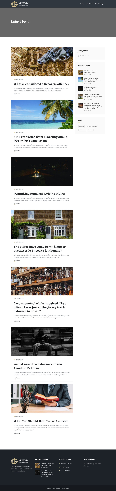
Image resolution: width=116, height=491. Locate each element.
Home (82, 4)
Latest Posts (90, 4)
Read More (17, 94)
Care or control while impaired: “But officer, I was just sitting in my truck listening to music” (40, 307)
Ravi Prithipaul (100, 4)
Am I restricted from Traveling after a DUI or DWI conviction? (41, 139)
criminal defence (92, 126)
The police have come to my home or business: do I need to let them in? (40, 249)
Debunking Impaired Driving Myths (39, 194)
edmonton (82, 130)
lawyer (91, 130)
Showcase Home (66, 464)
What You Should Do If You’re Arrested (41, 421)
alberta (81, 126)
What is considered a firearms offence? (41, 84)
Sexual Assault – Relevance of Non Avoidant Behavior (38, 366)
